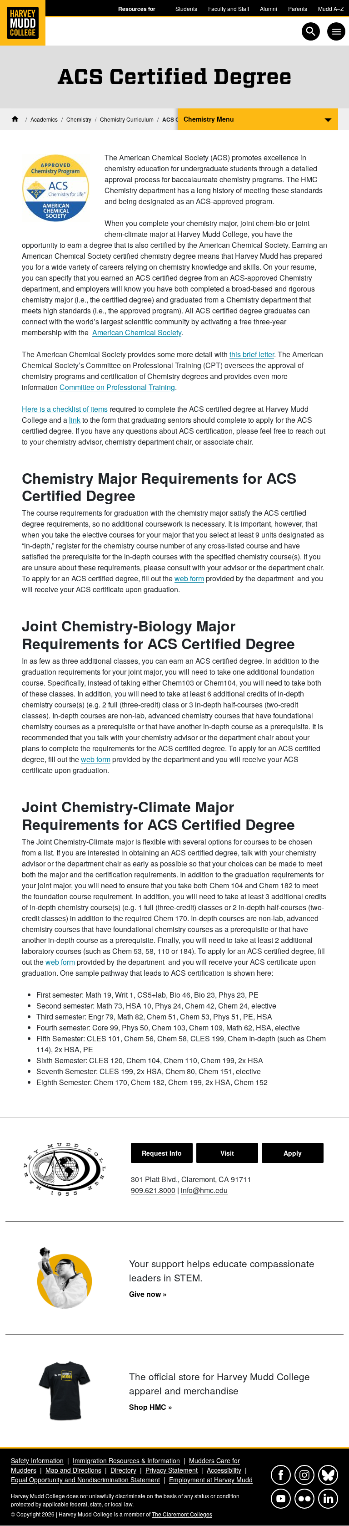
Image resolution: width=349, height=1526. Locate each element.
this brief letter (251, 354)
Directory (123, 1470)
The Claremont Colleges (182, 1514)
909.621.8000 (153, 1190)
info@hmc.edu (204, 1190)
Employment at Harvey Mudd (211, 1479)
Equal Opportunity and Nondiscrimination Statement (85, 1479)
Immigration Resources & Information (126, 1460)
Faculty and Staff (228, 8)
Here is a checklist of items (65, 409)
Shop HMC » (150, 1407)
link (74, 420)
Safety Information (37, 1460)
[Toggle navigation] (336, 31)
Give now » (148, 1294)
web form (189, 578)
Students (186, 8)
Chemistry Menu (209, 118)
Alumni (268, 8)
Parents (297, 8)
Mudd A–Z (331, 8)
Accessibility (224, 1470)
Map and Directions (73, 1470)
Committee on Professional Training (117, 387)
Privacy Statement (171, 1470)
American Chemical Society (136, 332)
